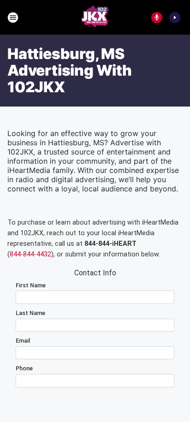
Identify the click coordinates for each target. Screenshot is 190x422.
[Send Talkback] (156, 17)
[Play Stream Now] (174, 17)
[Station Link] (95, 17)
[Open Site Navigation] (12, 17)
